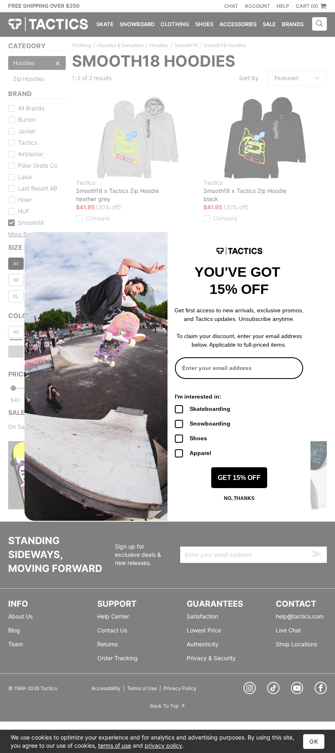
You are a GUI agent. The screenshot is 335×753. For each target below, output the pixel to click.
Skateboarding (210, 409)
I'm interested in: (198, 396)
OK (313, 741)
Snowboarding (210, 423)
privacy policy (163, 745)
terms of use (114, 745)
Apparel (200, 453)
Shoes (198, 438)
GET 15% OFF (239, 477)
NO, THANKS (239, 498)
